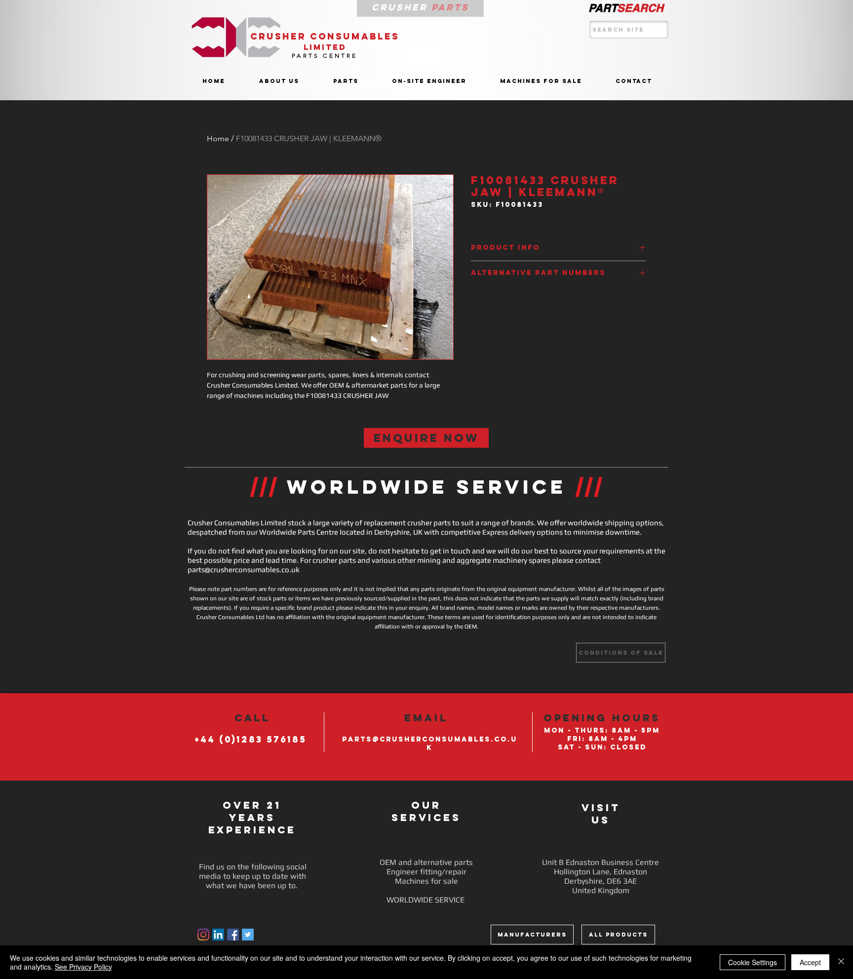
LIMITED (325, 47)
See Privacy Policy (83, 967)
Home (218, 138)
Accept (810, 962)
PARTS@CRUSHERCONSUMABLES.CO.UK (429, 743)
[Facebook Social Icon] (233, 934)
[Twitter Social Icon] (248, 934)
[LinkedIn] (218, 934)
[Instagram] (203, 934)
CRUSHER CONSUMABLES (324, 36)
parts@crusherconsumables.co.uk (244, 569)
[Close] (841, 962)
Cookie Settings (752, 962)
